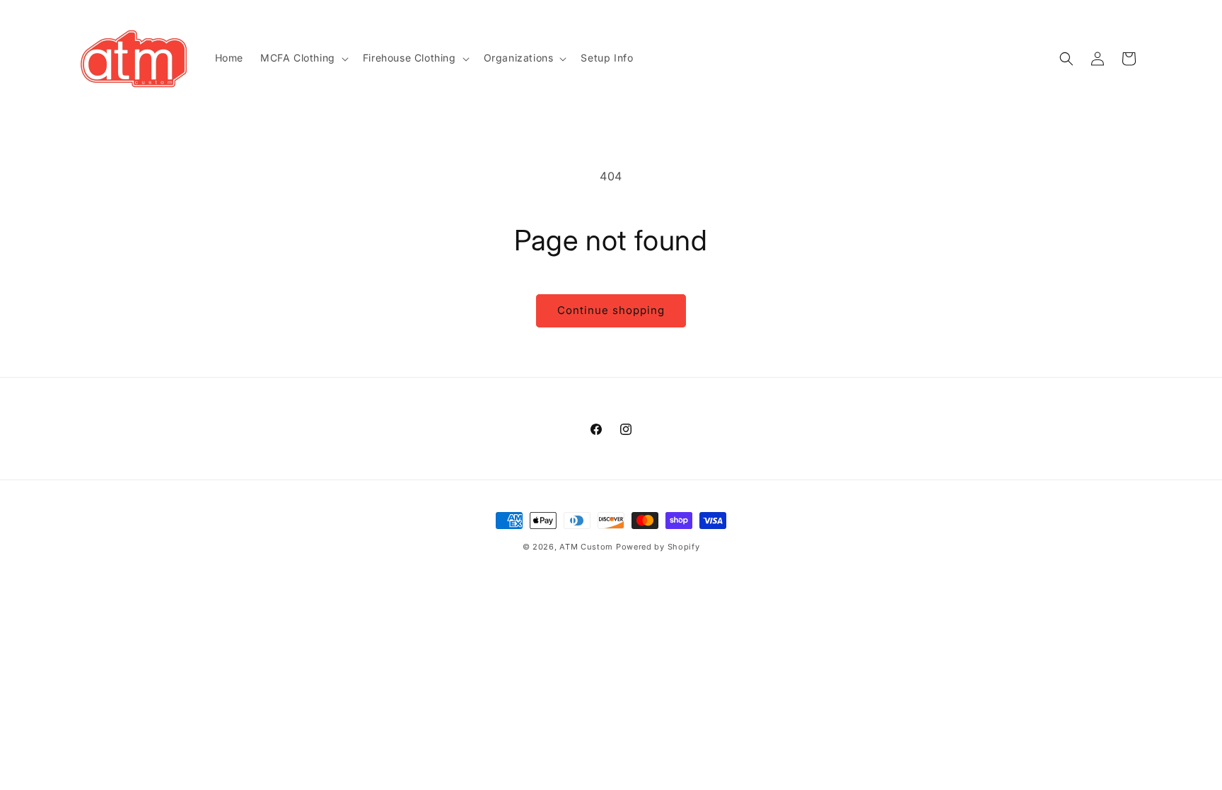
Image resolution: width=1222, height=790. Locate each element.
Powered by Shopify (658, 547)
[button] (303, 58)
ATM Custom (586, 547)
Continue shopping (611, 310)
